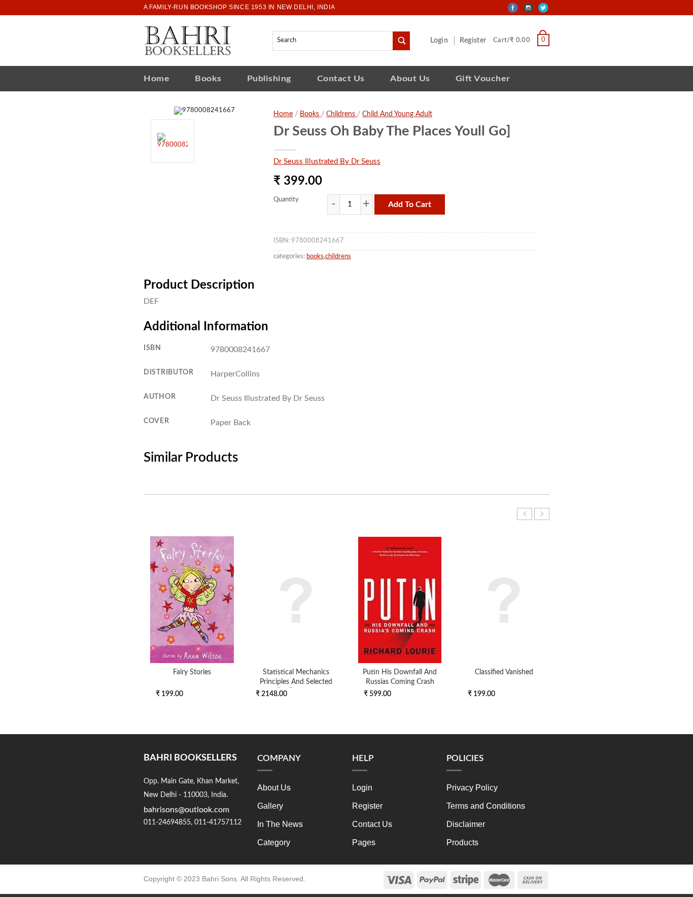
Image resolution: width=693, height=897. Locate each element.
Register (475, 41)
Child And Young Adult (397, 114)
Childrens (341, 114)
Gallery (270, 806)
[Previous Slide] (524, 514)
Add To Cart (409, 204)
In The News (280, 824)
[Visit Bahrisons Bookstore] (187, 40)
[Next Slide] (541, 514)
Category (273, 842)
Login (444, 41)
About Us (410, 78)
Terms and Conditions (485, 806)
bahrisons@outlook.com (186, 810)
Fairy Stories (192, 672)
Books (208, 78)
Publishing (269, 78)
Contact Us (341, 78)
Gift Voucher (483, 78)
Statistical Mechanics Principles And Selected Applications (296, 681)
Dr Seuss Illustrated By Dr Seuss (326, 161)
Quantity (286, 199)
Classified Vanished (504, 672)
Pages (363, 842)
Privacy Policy (472, 787)
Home (156, 78)
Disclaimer (465, 824)
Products (462, 842)
